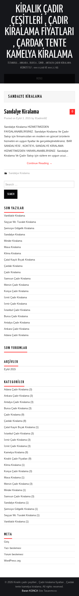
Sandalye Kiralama (21, 112)
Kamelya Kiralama (14, 452)
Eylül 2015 (10, 369)
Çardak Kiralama (13, 266)
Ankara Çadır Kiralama (16, 329)
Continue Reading (39, 163)
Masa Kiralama (12, 247)
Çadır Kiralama (12, 272)
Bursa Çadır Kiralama (16, 316)
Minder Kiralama (13, 241)
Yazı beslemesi (12, 548)
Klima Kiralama (12, 253)
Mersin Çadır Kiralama (16, 285)
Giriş (6, 542)
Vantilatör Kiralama (14, 215)
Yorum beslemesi (13, 554)
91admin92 (41, 118)
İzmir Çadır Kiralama (15, 303)
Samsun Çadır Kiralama (17, 278)
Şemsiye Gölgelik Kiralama (19, 228)
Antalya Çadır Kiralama (17, 322)
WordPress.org (12, 560)
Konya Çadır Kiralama (16, 291)
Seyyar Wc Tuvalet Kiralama (20, 222)
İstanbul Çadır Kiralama (17, 310)
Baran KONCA (30, 591)
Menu (39, 78)
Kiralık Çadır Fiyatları (16, 458)
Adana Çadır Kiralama (16, 335)
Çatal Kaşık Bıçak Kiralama (19, 259)
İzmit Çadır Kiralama (15, 297)
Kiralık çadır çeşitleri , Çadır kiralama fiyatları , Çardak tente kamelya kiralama (39, 32)
